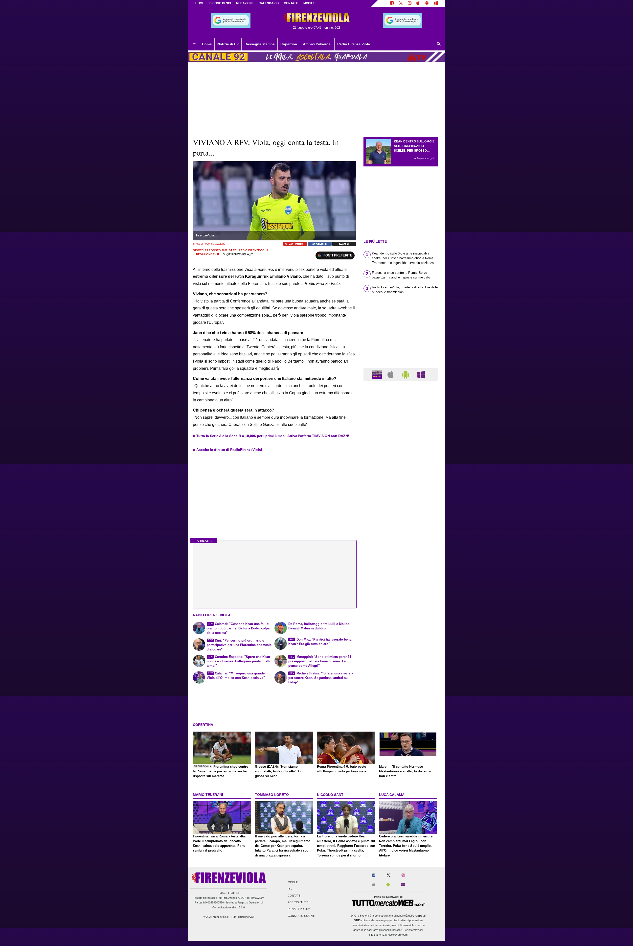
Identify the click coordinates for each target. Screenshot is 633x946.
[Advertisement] (400, 576)
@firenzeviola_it (239, 254)
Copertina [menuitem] (288, 44)
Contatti (294, 895)
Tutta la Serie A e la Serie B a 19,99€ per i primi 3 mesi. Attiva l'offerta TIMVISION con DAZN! (272, 436)
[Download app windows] (435, 3)
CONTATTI (291, 3)
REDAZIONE (245, 3)
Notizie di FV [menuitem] (228, 44)
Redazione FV (206, 254)
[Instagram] (410, 3)
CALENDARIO (269, 3)
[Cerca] (439, 44)
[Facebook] (392, 3)
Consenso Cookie (301, 915)
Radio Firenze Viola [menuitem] (353, 44)
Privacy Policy (299, 909)
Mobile (293, 882)
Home (199, 3)
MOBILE (309, 3)
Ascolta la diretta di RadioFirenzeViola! (229, 450)
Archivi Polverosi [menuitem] (317, 44)
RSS (290, 888)
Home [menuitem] (207, 44)
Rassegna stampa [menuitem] (260, 44)
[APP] (377, 374)
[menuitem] (194, 44)
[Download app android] (426, 3)
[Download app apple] (418, 3)
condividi (318, 243)
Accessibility (298, 902)
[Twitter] (400, 3)
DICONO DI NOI (220, 3)
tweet (343, 243)
